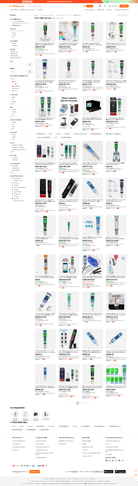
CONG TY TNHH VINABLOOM (113, 87)
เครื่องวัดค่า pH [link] (76, 15)
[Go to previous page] (71, 403)
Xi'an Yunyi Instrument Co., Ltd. (90, 172)
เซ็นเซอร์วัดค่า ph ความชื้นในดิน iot (113, 133)
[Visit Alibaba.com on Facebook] (106, 460)
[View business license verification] (83, 483)
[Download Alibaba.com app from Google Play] (120, 471)
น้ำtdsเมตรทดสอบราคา (100, 426)
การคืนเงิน (84, 450)
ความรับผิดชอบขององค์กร (18, 447)
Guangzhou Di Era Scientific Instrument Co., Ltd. (45, 53)
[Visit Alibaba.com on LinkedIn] (110, 460)
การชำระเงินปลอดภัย (41, 441)
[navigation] (21, 209)
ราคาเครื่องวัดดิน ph (86, 426)
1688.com (52, 478)
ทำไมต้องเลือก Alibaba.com (19, 441)
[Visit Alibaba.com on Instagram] (116, 460)
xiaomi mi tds (52, 426)
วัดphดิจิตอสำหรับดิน (66, 137)
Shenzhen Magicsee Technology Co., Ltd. (116, 206)
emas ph (22, 426)
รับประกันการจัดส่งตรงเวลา (42, 447)
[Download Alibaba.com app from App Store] (108, 471)
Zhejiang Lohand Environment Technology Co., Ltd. (92, 206)
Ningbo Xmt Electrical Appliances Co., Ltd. (92, 88)
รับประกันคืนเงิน (40, 444)
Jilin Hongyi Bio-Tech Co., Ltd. (113, 170)
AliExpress (46, 478)
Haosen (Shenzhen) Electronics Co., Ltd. (116, 127)
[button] (84, 6)
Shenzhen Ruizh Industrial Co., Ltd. (43, 125)
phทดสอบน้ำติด (40, 426)
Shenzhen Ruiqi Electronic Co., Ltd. (91, 50)
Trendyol (86, 478)
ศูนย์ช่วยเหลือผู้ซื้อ (86, 441)
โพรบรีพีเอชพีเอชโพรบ (64, 426)
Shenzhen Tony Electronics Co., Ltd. (67, 323)
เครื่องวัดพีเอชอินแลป (31, 429)
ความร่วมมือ (109, 454)
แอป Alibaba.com (97, 471)
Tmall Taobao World (61, 478)
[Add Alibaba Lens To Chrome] (34, 471)
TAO (81, 478)
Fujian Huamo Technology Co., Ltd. (67, 208)
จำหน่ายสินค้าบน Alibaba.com (113, 441)
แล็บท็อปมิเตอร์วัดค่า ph (96, 133)
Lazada (69, 478)
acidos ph (31, 426)
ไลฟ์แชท (84, 444)
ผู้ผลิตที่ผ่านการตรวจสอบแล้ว (66, 441)
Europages (92, 478)
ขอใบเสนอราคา (63, 444)
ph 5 (56, 137)
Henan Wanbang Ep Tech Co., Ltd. (67, 395)
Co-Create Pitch (16, 444)
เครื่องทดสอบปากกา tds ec (115, 426)
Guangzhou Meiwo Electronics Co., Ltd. (92, 320)
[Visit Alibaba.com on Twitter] (113, 460)
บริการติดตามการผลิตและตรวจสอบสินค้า (44, 453)
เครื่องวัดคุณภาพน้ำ (45, 429)
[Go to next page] (90, 403)
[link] (136, 471)
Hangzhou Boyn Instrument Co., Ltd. (115, 244)
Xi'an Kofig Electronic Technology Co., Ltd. (69, 286)
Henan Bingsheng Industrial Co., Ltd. (115, 50)
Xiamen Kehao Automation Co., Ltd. (91, 128)
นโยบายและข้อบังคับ (41, 457)
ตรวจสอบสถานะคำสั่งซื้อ (112, 447)
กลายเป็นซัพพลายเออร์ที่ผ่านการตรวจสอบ (115, 450)
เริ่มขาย (107, 444)
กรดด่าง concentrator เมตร (81, 133)
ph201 (14, 426)
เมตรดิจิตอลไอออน (41, 133)
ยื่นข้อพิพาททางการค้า (87, 447)
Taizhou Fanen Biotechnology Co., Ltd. (115, 320)
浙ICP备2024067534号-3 (109, 483)
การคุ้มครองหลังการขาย (42, 450)
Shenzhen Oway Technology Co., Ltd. (68, 50)
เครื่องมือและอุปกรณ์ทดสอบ (47, 15)
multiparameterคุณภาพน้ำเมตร (44, 137)
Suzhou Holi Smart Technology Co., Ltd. (68, 245)
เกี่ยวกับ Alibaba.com (17, 437)
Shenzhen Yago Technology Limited (44, 91)
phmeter (59, 133)
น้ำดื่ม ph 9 (67, 133)
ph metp (75, 426)
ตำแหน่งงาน (15, 450)
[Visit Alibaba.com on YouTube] (119, 460)
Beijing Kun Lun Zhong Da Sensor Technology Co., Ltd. (45, 244)
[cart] (105, 6)
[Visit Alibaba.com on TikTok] (122, 460)
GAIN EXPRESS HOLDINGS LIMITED (91, 286)
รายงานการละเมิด (86, 456)
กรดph (50, 133)
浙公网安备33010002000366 (95, 483)
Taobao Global (75, 478)
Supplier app (74, 471)
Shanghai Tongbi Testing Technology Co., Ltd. (45, 284)
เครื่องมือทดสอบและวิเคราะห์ (63, 15)
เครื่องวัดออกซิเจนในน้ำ (18, 429)
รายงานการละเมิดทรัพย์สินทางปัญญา (91, 453)
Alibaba (36, 15)
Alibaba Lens (17, 471)
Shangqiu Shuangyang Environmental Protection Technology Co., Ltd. (69, 88)
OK (29, 64)
